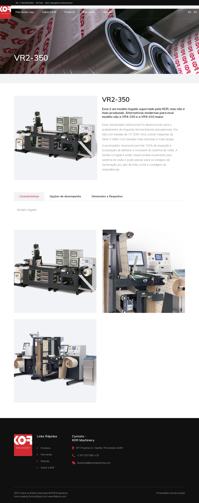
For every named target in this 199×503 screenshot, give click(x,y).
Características (29, 196)
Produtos (45, 448)
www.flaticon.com (57, 496)
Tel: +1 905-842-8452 (25, 3)
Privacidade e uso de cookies (170, 493)
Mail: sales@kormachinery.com (59, 3)
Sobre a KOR (47, 467)
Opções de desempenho (65, 196)
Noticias (45, 461)
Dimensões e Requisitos (107, 196)
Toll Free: (39, 3)
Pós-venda (46, 454)
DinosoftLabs (35, 496)
